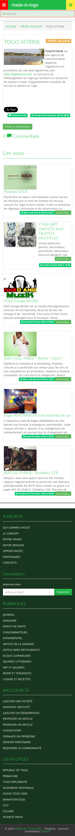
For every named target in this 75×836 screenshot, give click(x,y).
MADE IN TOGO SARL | (30, 828)
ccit (6, 805)
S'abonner (63, 592)
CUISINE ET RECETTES (17, 679)
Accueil (11, 26)
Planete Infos (13, 817)
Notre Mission (13, 545)
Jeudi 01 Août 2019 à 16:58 (56, 265)
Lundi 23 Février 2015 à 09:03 (38, 322)
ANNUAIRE (10, 620)
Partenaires (11, 557)
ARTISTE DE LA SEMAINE (18, 644)
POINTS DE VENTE (14, 626)
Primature (10, 776)
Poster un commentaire (17, 126)
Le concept (11, 533)
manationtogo (14, 799)
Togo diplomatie (15, 782)
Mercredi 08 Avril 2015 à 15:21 (38, 379)
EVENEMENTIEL (12, 638)
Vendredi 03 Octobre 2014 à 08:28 (51, 115)
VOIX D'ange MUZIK (21, 301)
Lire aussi (13, 153)
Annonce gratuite (16, 707)
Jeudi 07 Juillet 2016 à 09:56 (39, 436)
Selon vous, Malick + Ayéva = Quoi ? (33, 358)
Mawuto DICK (16, 192)
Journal (9, 614)
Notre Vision (12, 539)
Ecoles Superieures (17, 656)
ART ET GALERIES (14, 667)
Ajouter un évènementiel (21, 713)
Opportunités (13, 551)
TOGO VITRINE (22, 42)
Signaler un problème (19, 736)
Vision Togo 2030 (15, 793)
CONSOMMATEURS (15, 632)
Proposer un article (18, 718)
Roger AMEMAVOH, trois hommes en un (37, 415)
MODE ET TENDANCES (17, 673)
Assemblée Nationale (18, 788)
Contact (45, 831)
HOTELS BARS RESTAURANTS (21, 650)
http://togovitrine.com (18, 74)
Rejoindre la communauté (22, 748)
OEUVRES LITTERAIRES (17, 661)
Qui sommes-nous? (16, 527)
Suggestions (12, 730)
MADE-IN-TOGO (25, 4)
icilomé (8, 811)
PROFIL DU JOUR (31, 26)
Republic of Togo (15, 770)
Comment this (18, 115)
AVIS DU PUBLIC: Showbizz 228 (31, 473)
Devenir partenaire (17, 742)
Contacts (10, 562)
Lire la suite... (63, 212)
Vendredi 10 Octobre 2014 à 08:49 (36, 493)
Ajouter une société (17, 701)
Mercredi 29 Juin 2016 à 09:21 (38, 212)
